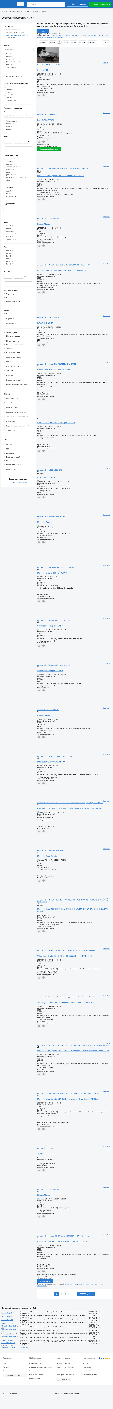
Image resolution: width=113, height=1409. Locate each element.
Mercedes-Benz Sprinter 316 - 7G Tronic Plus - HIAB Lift (60, 176)
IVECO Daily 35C (7, 1320)
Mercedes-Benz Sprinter (47, 856)
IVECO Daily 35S (7, 1316)
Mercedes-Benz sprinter (47, 522)
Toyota (40, 1154)
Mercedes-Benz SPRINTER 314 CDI (52, 573)
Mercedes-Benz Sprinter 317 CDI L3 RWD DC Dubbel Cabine (62, 270)
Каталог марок (34, 1378)
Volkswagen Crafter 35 (9, 1334)
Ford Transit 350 (7, 1340)
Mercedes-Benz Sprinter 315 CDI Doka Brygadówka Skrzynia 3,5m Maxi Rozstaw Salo (73, 1051)
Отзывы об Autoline (36, 1374)
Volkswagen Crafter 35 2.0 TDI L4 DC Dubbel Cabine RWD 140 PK (64, 956)
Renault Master (43, 224)
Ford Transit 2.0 (7, 1323)
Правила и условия (36, 1363)
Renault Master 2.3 (8, 1343)
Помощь (6, 1367)
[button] (39, 95)
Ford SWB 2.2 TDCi (45, 120)
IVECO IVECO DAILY (46, 477)
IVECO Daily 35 (6, 1313)
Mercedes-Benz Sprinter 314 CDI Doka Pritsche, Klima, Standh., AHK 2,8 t (68, 1099)
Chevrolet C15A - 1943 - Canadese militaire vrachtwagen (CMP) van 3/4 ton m (69, 808)
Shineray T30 (42, 70)
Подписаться (45, 1281)
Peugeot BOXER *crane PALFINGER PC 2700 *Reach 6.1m (62, 1241)
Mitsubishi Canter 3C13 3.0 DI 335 (51, 762)
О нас (5, 1363)
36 (72, 1294)
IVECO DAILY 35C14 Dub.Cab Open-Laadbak (56, 423)
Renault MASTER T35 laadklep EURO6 (53, 370)
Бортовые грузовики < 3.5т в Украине (14, 1347)
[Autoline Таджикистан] (8, 4)
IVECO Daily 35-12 (45, 323)
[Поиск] (29, 4)
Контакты (6, 1371)
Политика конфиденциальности (40, 1367)
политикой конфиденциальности (76, 1284)
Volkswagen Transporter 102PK (50, 626)
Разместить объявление (49, 149)
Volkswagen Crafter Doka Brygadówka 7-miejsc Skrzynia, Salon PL (65, 1002)
